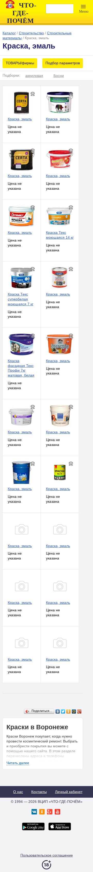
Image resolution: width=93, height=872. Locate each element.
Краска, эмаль (20, 119)
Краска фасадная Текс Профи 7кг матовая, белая (21, 368)
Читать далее (17, 763)
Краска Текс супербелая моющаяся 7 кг (20, 299)
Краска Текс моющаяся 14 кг (60, 234)
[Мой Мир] (74, 711)
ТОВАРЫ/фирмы (20, 63)
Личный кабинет (68, 792)
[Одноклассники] (68, 711)
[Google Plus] (79, 711)
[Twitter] (63, 711)
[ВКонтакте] (57, 711)
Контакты (39, 792)
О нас (18, 792)
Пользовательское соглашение (46, 855)
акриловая (34, 76)
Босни (58, 76)
